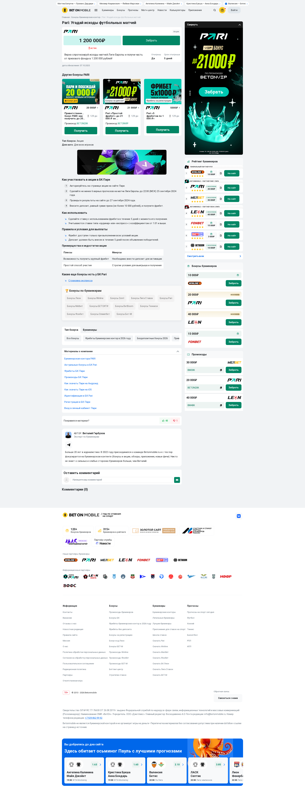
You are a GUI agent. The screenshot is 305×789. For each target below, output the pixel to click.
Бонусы (121, 10)
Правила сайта (70, 635)
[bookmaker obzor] (220, 173)
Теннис (190, 629)
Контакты (67, 612)
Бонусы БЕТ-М (116, 646)
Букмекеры (90, 329)
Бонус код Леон (116, 641)
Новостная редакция (73, 629)
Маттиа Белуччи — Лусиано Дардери (75, 3)
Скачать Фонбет (160, 658)
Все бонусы (73, 338)
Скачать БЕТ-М (160, 675)
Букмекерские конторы (164, 612)
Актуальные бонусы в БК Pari (80, 364)
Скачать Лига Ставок (163, 669)
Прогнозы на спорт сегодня (200, 612)
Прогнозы (133, 10)
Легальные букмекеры (164, 618)
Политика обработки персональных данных (84, 652)
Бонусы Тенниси (149, 306)
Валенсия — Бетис (237, 3)
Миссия (66, 641)
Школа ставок (160, 635)
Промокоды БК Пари (76, 377)
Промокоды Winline (118, 652)
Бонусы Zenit (117, 298)
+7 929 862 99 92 (93, 718)
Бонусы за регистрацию (120, 635)
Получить (81, 130)
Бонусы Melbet (75, 306)
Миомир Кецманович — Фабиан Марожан (119, 3)
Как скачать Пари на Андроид (81, 383)
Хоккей (190, 623)
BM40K (191, 405)
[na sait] (231, 173)
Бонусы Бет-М (124, 314)
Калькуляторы (177, 10)
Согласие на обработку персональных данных (85, 658)
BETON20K (82, 123)
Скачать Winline (160, 646)
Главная (66, 17)
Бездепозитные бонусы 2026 (152, 338)
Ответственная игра (72, 681)
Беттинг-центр (116, 669)
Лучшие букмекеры (162, 623)
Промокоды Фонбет (119, 658)
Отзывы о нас (69, 623)
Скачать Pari (158, 641)
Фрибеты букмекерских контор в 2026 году (108, 338)
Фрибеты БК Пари (74, 371)
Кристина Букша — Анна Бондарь (202, 3)
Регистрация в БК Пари (77, 402)
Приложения (195, 10)
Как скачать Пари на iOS (78, 389)
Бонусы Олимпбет (100, 314)
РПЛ (189, 641)
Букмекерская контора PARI (79, 358)
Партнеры (68, 675)
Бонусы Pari (166, 298)
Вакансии (67, 618)
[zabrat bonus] (233, 283)
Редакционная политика (74, 669)
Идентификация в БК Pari (78, 395)
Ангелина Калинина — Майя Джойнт (163, 3)
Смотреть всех (195, 256)
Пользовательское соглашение (78, 663)
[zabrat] (233, 370)
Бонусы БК (114, 618)
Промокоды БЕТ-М (118, 663)
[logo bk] (194, 283)
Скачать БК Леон (161, 663)
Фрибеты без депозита (120, 629)
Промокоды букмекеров (121, 612)
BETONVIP (123, 123)
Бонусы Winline (95, 298)
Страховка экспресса (80, 280)
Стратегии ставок (117, 675)
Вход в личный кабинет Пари (80, 408)
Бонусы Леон (74, 298)
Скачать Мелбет (161, 652)
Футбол (190, 618)
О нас (65, 646)
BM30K (191, 370)
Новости (162, 10)
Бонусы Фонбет (75, 314)
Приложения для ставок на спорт (169, 629)
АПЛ (189, 646)
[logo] (76, 10)
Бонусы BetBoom (124, 306)
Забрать (151, 40)
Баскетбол (192, 635)
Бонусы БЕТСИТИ (99, 306)
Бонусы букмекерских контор (85, 17)
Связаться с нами (228, 698)
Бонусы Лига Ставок (142, 298)
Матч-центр (147, 10)
